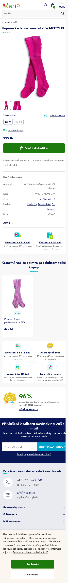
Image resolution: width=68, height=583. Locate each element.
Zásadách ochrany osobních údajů (30, 552)
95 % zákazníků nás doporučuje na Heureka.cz (50, 355)
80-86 (18, 121)
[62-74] (17, 294)
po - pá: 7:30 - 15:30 (29, 482)
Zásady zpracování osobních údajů (34, 454)
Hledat (62, 13)
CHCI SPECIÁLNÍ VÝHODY (52, 446)
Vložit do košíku (36, 148)
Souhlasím (33, 564)
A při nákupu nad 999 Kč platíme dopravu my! (18, 245)
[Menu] (62, 5)
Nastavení (32, 574)
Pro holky (32, 204)
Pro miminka (44, 204)
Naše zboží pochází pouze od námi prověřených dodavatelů (50, 376)
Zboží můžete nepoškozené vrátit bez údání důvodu (50, 245)
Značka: (47, 199)
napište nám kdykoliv (27, 495)
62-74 (8, 121)
